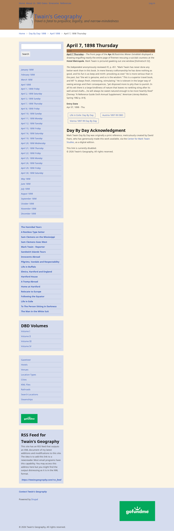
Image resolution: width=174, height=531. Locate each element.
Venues (24, 369)
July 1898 (25, 188)
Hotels (24, 364)
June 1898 (25, 183)
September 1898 (28, 198)
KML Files (25, 384)
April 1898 (55, 33)
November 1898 (28, 208)
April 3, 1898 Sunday (30, 98)
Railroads (25, 389)
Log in (152, 3)
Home (22, 3)
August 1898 (27, 193)
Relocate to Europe (31, 291)
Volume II (26, 336)
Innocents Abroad (30, 256)
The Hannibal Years (31, 227)
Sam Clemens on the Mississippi (38, 237)
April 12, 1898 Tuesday (31, 123)
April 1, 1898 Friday (30, 88)
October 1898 (27, 203)
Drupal (34, 499)
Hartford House (29, 276)
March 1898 (26, 79)
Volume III (26, 341)
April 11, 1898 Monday (31, 118)
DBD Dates (42, 3)
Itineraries (54, 3)
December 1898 (28, 213)
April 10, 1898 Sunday (31, 113)
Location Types (28, 374)
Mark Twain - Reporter (33, 246)
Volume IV (26, 346)
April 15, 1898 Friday (31, 128)
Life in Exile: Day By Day (82, 115)
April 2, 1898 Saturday (31, 93)
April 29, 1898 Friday (31, 168)
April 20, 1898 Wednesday (33, 143)
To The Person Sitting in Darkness (39, 306)
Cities (24, 379)
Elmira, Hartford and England (36, 271)
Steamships (27, 399)
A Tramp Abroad (29, 281)
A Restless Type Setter (33, 232)
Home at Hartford (30, 286)
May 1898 (25, 178)
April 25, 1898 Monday (31, 158)
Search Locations (29, 394)
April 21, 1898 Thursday (32, 148)
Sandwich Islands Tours (33, 251)
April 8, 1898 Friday (30, 108)
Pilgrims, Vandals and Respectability (40, 261)
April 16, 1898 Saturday (32, 133)
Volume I (25, 331)
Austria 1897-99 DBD (112, 115)
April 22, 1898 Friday (31, 153)
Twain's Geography (58, 16)
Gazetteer (26, 359)
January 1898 (27, 69)
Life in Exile (27, 301)
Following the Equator (32, 296)
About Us (31, 3)
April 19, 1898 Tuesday (31, 138)
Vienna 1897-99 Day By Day (83, 120)
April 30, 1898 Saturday (32, 173)
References (65, 3)
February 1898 (28, 74)
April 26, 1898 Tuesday (31, 163)
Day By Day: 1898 (37, 33)
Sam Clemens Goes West (34, 242)
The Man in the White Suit (35, 311)
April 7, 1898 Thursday (31, 103)
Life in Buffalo (28, 266)
